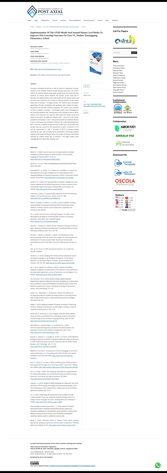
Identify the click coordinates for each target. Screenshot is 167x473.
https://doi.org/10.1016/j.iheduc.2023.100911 (44, 379)
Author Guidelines (119, 75)
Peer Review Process (120, 85)
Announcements (89, 20)
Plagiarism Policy (118, 83)
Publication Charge (119, 78)
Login (36, 20)
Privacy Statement (75, 20)
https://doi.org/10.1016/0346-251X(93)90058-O (45, 198)
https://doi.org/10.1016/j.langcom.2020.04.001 (45, 159)
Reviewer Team (118, 73)
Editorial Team (117, 70)
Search (134, 53)
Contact (99, 20)
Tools (107, 20)
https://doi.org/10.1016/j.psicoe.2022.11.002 (44, 332)
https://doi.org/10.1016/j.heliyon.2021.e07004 (59, 178)
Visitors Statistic (118, 92)
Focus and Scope (118, 66)
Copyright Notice (118, 90)
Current (54, 20)
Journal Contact (118, 80)
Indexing (115, 20)
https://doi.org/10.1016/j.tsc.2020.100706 (49, 189)
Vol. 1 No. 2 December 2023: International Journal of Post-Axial (61, 27)
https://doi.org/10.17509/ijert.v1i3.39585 (43, 346)
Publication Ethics (119, 68)
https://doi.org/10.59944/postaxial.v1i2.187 (47, 69)
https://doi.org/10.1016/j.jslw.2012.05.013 (43, 321)
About (29, 20)
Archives (63, 20)
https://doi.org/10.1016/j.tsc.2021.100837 (49, 402)
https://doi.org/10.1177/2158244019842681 (44, 221)
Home (32, 27)
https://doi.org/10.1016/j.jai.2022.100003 (49, 274)
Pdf (87, 86)
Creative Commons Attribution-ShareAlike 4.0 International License (72, 466)
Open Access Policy (119, 87)
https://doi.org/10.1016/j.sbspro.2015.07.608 (60, 263)
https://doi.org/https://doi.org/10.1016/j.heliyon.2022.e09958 (58, 367)
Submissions (45, 20)
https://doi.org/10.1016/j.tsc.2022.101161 (62, 425)
